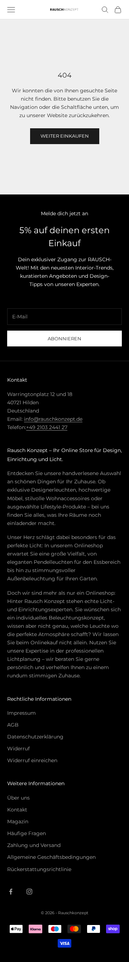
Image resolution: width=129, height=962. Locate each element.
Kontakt (17, 809)
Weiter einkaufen (64, 136)
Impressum (21, 713)
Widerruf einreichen (32, 760)
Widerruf (18, 748)
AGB (13, 725)
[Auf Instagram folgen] (29, 891)
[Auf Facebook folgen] (10, 891)
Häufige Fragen (26, 833)
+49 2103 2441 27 (46, 427)
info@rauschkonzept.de (53, 419)
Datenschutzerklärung (35, 736)
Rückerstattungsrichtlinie (39, 869)
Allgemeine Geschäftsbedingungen (51, 857)
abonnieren (64, 338)
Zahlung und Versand (34, 845)
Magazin (17, 821)
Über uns (18, 798)
